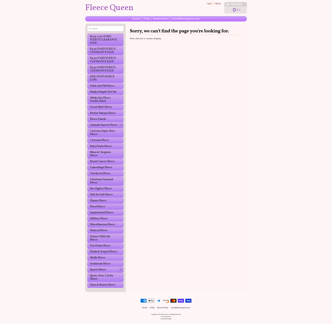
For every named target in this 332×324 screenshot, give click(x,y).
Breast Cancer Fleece (102, 161)
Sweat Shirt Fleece (101, 107)
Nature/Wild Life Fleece (100, 238)
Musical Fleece (99, 230)
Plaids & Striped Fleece (103, 252)
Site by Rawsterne (166, 317)
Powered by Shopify (166, 319)
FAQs (146, 19)
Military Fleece (99, 218)
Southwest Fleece (100, 264)
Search (136, 19)
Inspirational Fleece (101, 212)
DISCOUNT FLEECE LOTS (102, 78)
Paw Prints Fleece (100, 246)
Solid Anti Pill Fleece (102, 86)
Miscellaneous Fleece (102, 224)
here (141, 38)
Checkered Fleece (100, 173)
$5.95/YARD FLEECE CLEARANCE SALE (102, 69)
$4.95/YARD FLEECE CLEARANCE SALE (103, 59)
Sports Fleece (107, 270)
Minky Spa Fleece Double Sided (100, 99)
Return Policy (161, 19)
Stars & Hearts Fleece (102, 285)
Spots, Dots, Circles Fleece (101, 277)
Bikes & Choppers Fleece (100, 153)
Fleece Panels (98, 119)
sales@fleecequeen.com (186, 19)
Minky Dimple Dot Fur (103, 92)
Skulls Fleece (97, 258)
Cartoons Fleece (99, 140)
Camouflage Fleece (101, 167)
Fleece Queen (109, 8)
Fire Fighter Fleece (101, 188)
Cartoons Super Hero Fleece (102, 132)
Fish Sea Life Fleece (101, 194)
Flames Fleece (98, 201)
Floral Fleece (97, 206)
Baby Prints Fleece (101, 146)
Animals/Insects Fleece (107, 125)
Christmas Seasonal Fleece (101, 181)
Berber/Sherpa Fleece (103, 113)
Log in (209, 3)
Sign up (217, 3)
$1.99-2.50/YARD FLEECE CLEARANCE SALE (103, 40)
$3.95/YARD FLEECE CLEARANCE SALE (103, 50)
